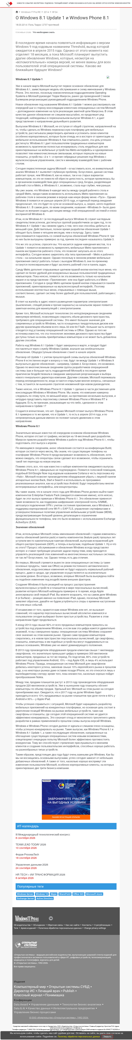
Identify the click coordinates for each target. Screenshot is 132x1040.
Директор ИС (24, 991)
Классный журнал (28, 995)
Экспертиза (38, 3)
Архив (71, 3)
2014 (46, 12)
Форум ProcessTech (27, 854)
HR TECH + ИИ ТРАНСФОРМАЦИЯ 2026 (40, 874)
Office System (108, 3)
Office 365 (78, 894)
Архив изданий (28, 928)
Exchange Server (25, 898)
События (29, 3)
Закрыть (107, 1036)
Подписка (49, 3)
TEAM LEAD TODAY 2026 (31, 844)
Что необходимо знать (44, 32)
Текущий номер (61, 3)
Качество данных (39, 1008)
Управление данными (45, 1004)
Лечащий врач (49, 991)
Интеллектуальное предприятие (74, 1008)
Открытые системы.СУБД (69, 987)
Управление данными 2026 (32, 864)
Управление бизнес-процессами (35, 1012)
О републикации (102, 925)
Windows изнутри (122, 3)
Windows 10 (42, 894)
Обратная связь (55, 925)
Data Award (21, 1004)
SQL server (96, 3)
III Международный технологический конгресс (43, 834)
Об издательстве (22, 925)
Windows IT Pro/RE (31, 12)
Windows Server (25, 894)
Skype (54, 894)
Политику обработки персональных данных (79, 1036)
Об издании (39, 925)
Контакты (87, 925)
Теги (16, 928)
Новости (20, 3)
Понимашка (54, 995)
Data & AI (19, 1008)
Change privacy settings (95, 928)
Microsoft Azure (94, 894)
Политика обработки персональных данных (60, 928)
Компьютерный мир (30, 987)
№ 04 (54, 12)
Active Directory (45, 898)
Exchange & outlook (83, 3)
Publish (68, 991)
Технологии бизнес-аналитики (81, 1004)
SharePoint (65, 894)
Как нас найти (73, 925)
